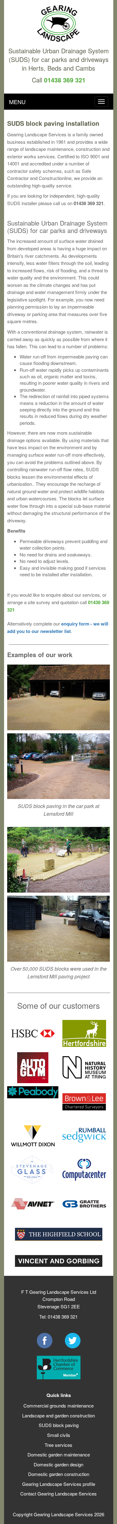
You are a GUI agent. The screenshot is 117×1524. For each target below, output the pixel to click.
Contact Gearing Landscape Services (58, 1493)
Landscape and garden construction (58, 1415)
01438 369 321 (64, 79)
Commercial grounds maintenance (58, 1405)
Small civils (58, 1435)
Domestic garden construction (58, 1474)
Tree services (58, 1445)
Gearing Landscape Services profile (58, 1484)
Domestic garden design (58, 1464)
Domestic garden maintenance (58, 1454)
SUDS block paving (59, 1425)
